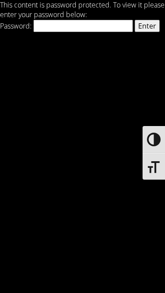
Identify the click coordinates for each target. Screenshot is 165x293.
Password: (16, 26)
